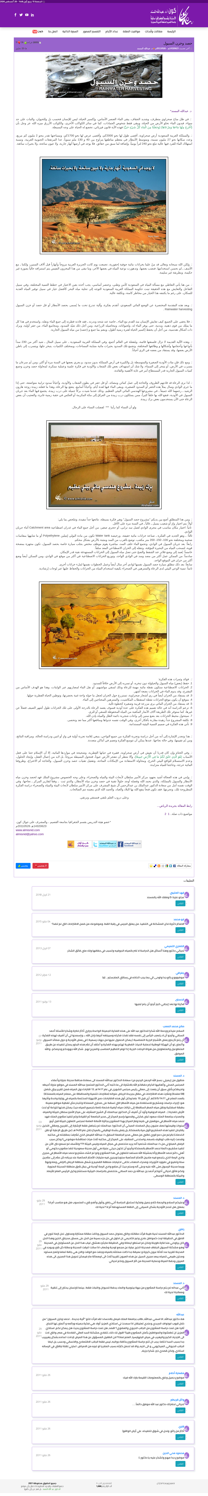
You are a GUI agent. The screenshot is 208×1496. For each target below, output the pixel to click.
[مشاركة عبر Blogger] (159, 866)
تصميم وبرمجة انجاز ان (166, 1483)
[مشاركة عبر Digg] (163, 866)
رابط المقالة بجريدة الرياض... (174, 805)
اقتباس (180, 903)
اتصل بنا (53, 31)
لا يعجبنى (42, 865)
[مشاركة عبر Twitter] (170, 866)
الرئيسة (171, 31)
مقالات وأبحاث (153, 31)
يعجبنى (25, 865)
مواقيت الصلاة (131, 31)
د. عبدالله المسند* (181, 111)
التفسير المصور (92, 31)
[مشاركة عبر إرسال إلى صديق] (151, 866)
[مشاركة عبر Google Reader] (166, 866)
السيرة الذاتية (70, 31)
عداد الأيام (111, 31)
